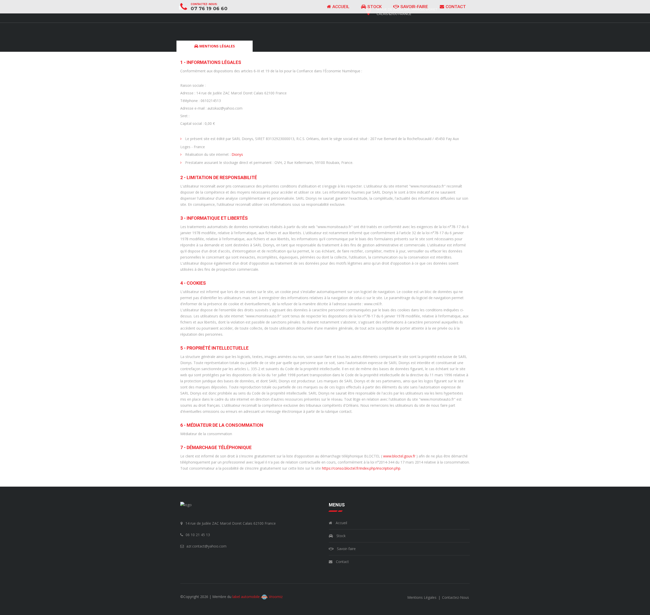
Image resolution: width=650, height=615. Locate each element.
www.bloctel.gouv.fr (399, 456)
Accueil (340, 6)
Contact (455, 6)
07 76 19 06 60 (209, 8)
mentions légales (422, 597)
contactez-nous (455, 597)
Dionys (237, 154)
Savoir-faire (413, 6)
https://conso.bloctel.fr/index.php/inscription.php (361, 468)
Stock (374, 6)
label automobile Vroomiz (257, 596)
